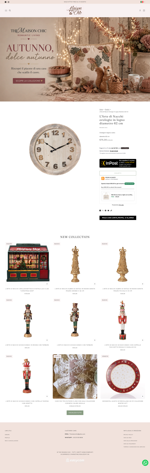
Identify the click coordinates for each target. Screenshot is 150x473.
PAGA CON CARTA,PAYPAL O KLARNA (118, 218)
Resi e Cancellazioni (11, 440)
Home (101, 109)
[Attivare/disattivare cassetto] (6, 10)
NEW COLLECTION (75, 237)
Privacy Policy (128, 434)
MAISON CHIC (103, 127)
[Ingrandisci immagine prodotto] (55, 150)
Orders (7, 434)
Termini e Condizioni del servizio (134, 447)
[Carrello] (144, 10)
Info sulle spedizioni (130, 440)
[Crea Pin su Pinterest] (105, 210)
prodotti (107, 109)
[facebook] (5, 2)
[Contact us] (145, 463)
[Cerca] (10, 10)
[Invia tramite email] (108, 210)
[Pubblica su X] (103, 210)
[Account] (140, 10)
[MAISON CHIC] (75, 10)
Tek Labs (121, 205)
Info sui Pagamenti (130, 443)
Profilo (7, 437)
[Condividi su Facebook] (100, 210)
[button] (111, 210)
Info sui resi (128, 437)
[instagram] (8, 2)
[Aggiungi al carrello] (47, 284)
